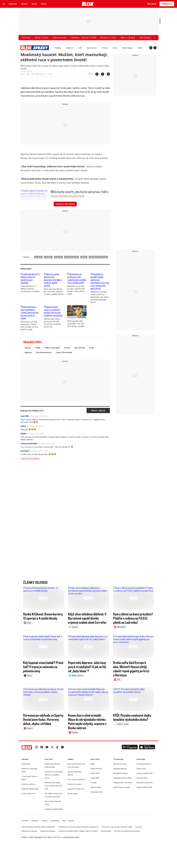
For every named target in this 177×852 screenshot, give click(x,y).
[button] (129, 747)
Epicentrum (92, 47)
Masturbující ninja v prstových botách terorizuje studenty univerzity (52, 322)
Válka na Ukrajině (52, 348)
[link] (36, 747)
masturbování (71, 257)
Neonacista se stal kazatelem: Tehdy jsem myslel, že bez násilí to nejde (29, 325)
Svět (80, 47)
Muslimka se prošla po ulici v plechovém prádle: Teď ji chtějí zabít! (76, 290)
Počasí (105, 47)
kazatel (58, 257)
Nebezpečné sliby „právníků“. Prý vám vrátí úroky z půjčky (75, 323)
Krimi (115, 47)
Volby (37, 348)
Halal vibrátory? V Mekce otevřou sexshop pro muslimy (30, 289)
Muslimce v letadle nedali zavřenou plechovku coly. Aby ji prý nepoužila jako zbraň (99, 296)
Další (140, 47)
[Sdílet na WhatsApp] (107, 74)
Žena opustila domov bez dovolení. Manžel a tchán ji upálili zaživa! (53, 291)
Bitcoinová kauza (43, 352)
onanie (38, 257)
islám (84, 257)
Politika (57, 47)
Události (69, 47)
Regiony (28, 352)
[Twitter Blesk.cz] (155, 47)
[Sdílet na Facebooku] (95, 74)
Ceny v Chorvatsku (64, 352)
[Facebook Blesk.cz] (150, 47)
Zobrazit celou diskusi (30, 458)
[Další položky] (155, 38)
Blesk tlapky (127, 47)
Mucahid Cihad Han (98, 257)
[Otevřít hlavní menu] (4, 4)
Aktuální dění (32, 341)
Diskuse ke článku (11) (31, 410)
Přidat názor (98, 410)
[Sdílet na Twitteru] (101, 74)
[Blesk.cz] (88, 4)
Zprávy (28, 348)
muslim (48, 257)
